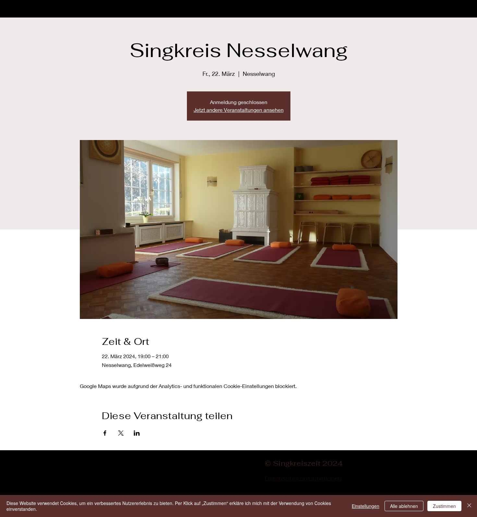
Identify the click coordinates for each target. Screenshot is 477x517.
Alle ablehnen (404, 506)
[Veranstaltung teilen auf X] (121, 433)
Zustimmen (444, 506)
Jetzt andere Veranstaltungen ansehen (239, 110)
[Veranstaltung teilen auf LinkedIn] (137, 433)
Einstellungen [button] (365, 506)
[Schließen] (469, 506)
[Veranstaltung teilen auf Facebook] (105, 433)
